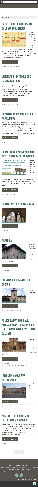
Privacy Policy (26, 471)
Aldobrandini (8, 365)
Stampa (19, 310)
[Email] (21, 475)
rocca (18, 66)
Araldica (7, 240)
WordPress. (33, 479)
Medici (13, 406)
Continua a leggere (9, 62)
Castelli (6, 230)
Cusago (14, 310)
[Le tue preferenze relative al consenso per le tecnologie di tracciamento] (34, 483)
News (5, 66)
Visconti (24, 365)
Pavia (18, 104)
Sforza (20, 365)
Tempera (27, 479)
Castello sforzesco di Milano (18, 204)
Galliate (14, 365)
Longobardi (13, 104)
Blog (5, 194)
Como (14, 194)
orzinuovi (12, 66)
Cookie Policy (34, 471)
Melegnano (19, 406)
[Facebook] (17, 475)
